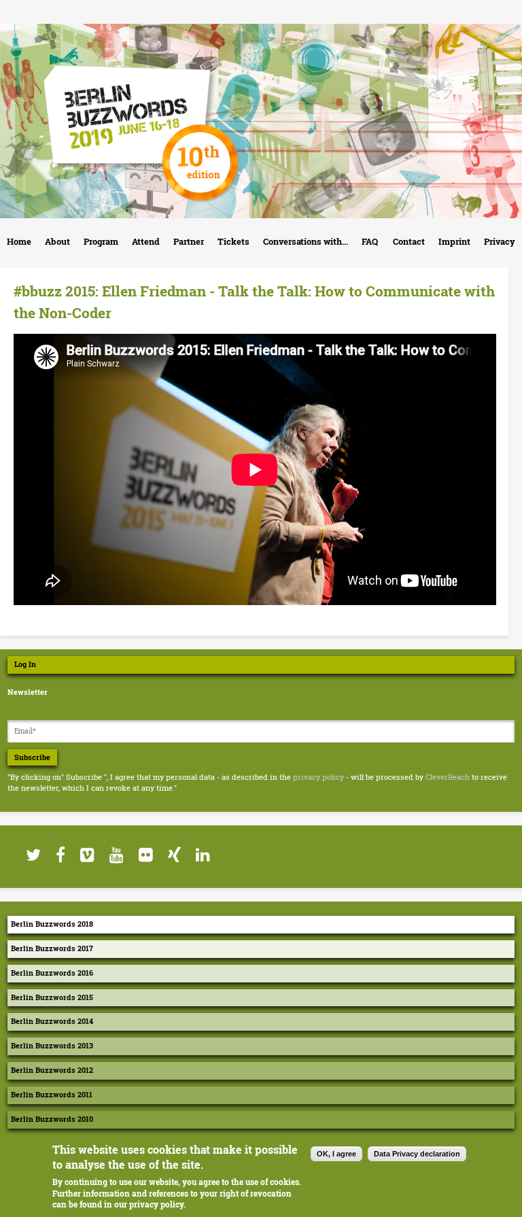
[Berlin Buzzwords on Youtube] (115, 855)
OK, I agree (336, 1154)
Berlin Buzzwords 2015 (52, 997)
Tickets (233, 241)
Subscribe (32, 757)
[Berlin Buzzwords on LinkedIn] (202, 855)
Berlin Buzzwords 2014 (52, 1021)
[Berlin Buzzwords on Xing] (174, 855)
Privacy (499, 241)
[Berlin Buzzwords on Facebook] (60, 855)
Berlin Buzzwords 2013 (52, 1045)
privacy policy (318, 777)
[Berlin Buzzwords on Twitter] (33, 855)
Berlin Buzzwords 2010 (52, 1119)
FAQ (370, 241)
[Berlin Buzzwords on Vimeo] (86, 855)
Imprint (454, 241)
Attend (146, 241)
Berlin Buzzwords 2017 (52, 948)
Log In (25, 664)
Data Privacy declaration (417, 1154)
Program (101, 241)
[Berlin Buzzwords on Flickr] (145, 855)
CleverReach (447, 777)
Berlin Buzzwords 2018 (52, 924)
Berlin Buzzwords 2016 (52, 973)
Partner (188, 241)
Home (19, 241)
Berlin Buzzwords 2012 (52, 1070)
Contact (409, 241)
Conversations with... (305, 241)
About (57, 241)
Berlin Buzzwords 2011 (51, 1094)
